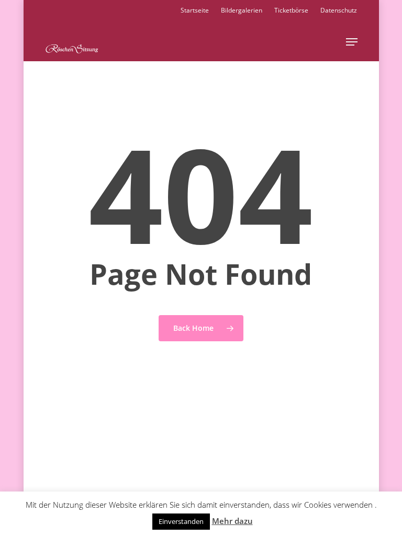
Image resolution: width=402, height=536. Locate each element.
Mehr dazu (232, 521)
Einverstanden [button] (181, 521)
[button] (352, 42)
